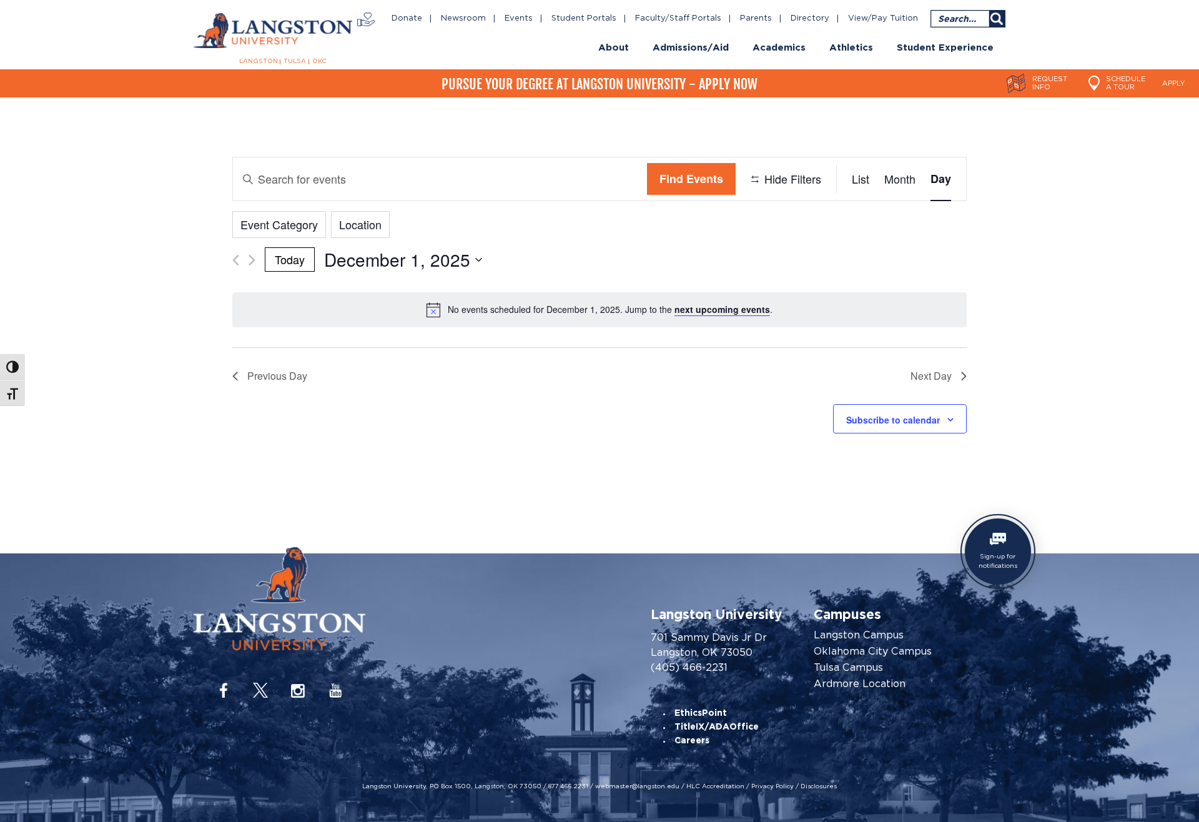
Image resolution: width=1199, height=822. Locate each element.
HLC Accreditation (715, 786)
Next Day (931, 376)
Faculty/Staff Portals (678, 18)
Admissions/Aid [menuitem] (691, 48)
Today (290, 259)
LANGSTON (258, 61)
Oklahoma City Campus (873, 651)
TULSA (295, 61)
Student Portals (583, 18)
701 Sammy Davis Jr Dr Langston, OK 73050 (709, 644)
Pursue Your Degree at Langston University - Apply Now (599, 84)
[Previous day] (235, 260)
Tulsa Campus (848, 668)
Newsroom (463, 18)
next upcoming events (722, 309)
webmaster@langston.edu (637, 786)
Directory (810, 18)
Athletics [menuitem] (851, 48)
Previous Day (277, 376)
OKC (319, 61)
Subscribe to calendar (893, 419)
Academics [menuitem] (779, 48)
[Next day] (252, 260)
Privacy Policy (772, 786)
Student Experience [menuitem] (945, 48)
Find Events (691, 179)
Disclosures (819, 786)
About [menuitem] (613, 48)
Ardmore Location (859, 684)
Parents (756, 18)
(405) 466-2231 (689, 667)
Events (519, 18)
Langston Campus (859, 635)
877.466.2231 (568, 786)
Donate (407, 18)
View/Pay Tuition (883, 18)
